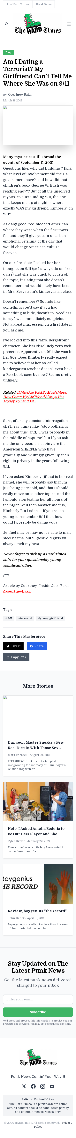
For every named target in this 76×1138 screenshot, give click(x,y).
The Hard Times (17, 4)
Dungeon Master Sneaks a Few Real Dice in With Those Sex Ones (36, 747)
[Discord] (52, 1086)
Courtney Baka (19, 94)
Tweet (15, 646)
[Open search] (6, 24)
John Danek (16, 918)
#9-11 (8, 618)
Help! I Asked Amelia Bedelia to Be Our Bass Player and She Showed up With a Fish (36, 834)
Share (39, 646)
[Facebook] (33, 1086)
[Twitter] (24, 1086)
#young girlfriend (50, 618)
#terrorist (25, 618)
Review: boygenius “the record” (37, 911)
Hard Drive (43, 4)
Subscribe (38, 1012)
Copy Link (18, 657)
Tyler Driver (16, 841)
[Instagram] (42, 1086)
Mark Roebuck (17, 755)
